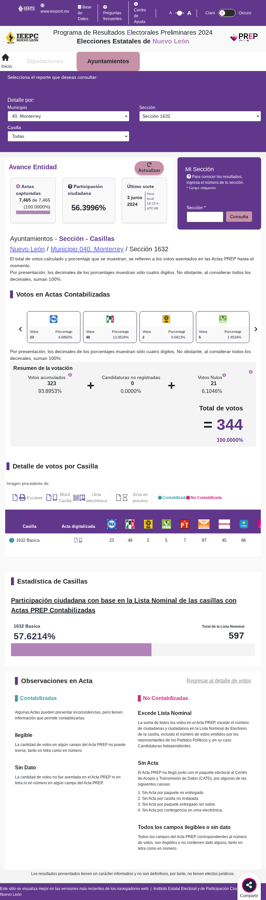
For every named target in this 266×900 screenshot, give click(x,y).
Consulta (239, 216)
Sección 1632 (155, 116)
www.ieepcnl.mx (55, 11)
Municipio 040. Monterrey (87, 249)
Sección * (196, 207)
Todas (16, 136)
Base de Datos (84, 13)
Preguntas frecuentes (112, 16)
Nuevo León (27, 249)
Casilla (14, 127)
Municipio (17, 107)
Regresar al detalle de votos (219, 680)
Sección (147, 107)
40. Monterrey (25, 116)
